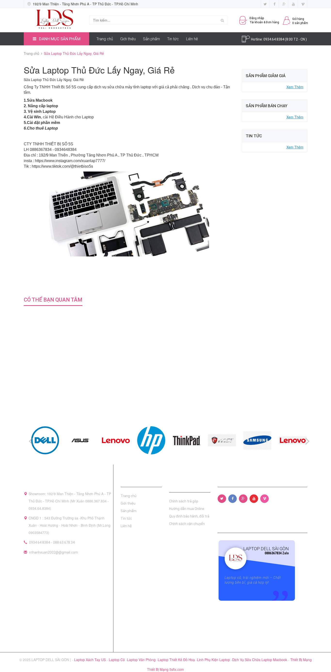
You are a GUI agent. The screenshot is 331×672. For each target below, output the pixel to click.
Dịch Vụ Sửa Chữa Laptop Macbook (260, 659)
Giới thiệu (128, 39)
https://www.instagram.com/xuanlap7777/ (70, 161)
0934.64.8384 (274, 39)
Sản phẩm (151, 39)
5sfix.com (176, 669)
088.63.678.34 (64, 542)
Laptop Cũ (117, 659)
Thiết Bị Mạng (301, 659)
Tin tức (173, 39)
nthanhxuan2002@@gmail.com (53, 552)
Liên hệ (192, 39)
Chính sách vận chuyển (187, 524)
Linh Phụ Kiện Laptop (214, 659)
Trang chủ (104, 39)
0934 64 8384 (39, 542)
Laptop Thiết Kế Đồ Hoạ (177, 659)
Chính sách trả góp (183, 501)
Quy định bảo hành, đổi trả (189, 516)
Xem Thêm (294, 86)
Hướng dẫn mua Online (186, 509)
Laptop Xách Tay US (90, 659)
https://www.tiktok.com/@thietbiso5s (62, 166)
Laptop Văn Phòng (142, 659)
